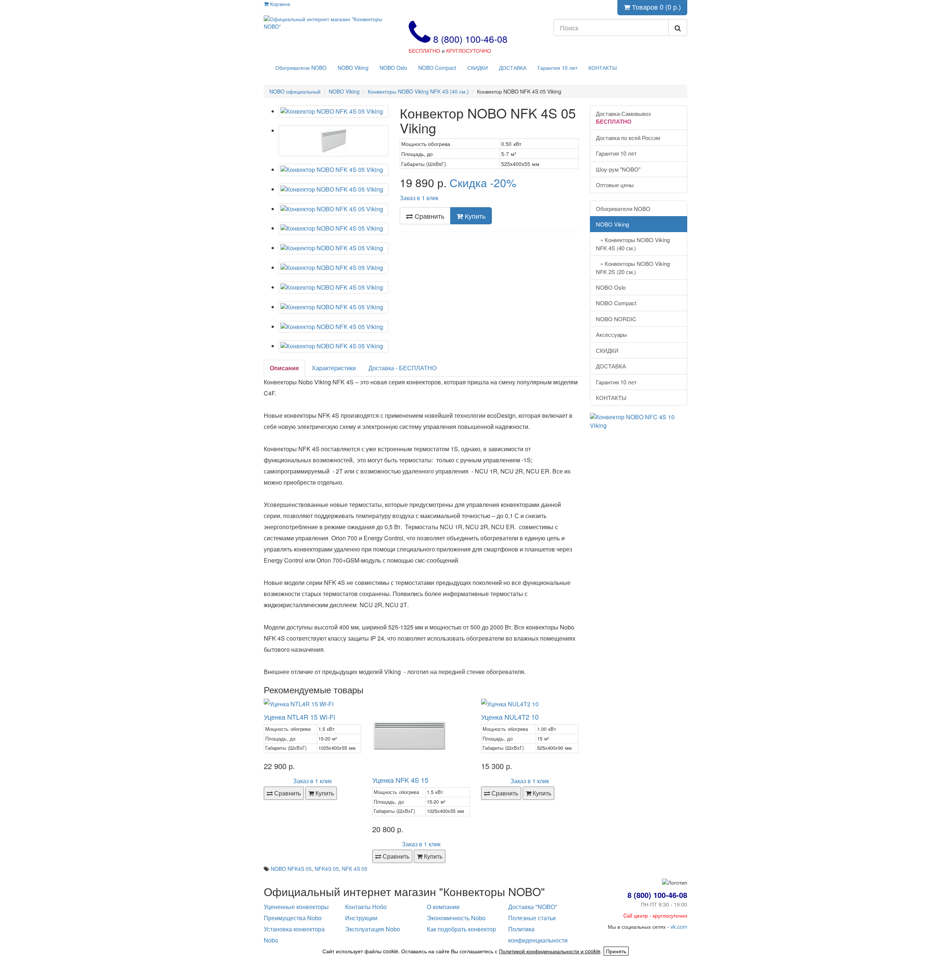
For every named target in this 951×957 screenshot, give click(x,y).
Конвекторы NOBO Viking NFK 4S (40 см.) (418, 91)
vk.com (679, 926)
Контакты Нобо (366, 906)
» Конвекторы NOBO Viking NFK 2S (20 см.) (633, 267)
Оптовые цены (615, 185)
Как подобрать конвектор (461, 929)
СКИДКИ (477, 67)
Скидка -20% (482, 183)
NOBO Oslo (393, 67)
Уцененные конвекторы (296, 906)
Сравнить (428, 216)
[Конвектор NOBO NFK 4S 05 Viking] (334, 111)
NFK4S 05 (327, 868)
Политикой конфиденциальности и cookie (549, 951)
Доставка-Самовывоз (623, 118)
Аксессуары (611, 334)
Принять (616, 951)
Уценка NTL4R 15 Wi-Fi (299, 717)
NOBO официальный (295, 91)
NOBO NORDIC (616, 319)
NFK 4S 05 (354, 868)
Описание (284, 368)
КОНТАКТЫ (602, 67)
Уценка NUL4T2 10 (510, 717)
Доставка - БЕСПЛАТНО (402, 368)
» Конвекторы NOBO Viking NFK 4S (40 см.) (633, 243)
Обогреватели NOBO (301, 67)
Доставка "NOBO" (532, 906)
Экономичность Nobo (456, 918)
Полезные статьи (532, 918)
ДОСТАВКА (512, 67)
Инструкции (361, 918)
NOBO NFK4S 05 (291, 868)
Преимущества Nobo (293, 918)
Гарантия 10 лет (557, 67)
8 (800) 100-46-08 (469, 38)
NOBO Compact (437, 67)
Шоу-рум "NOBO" (618, 169)
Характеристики (334, 368)
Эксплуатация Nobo (372, 929)
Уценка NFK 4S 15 (400, 780)
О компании (443, 906)
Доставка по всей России (628, 137)
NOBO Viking (353, 67)
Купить (474, 216)
